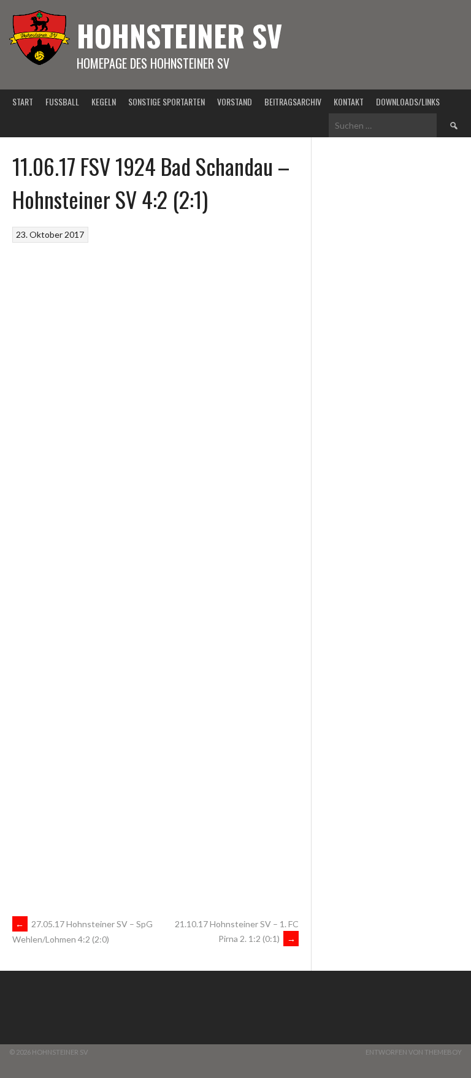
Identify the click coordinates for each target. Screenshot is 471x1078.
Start (22, 101)
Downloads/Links (408, 101)
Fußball (62, 101)
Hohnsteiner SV (179, 35)
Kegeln (103, 101)
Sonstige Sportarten (166, 101)
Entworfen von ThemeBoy (414, 1052)
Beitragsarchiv (292, 101)
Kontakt (349, 101)
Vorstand (234, 101)
